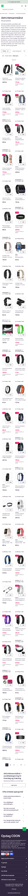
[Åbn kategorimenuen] (25, 6)
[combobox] (14, 9)
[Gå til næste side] (24, 764)
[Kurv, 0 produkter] (22, 6)
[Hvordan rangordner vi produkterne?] (3, 55)
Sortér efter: (8, 56)
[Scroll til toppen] (24, 829)
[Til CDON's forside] (2, 6)
